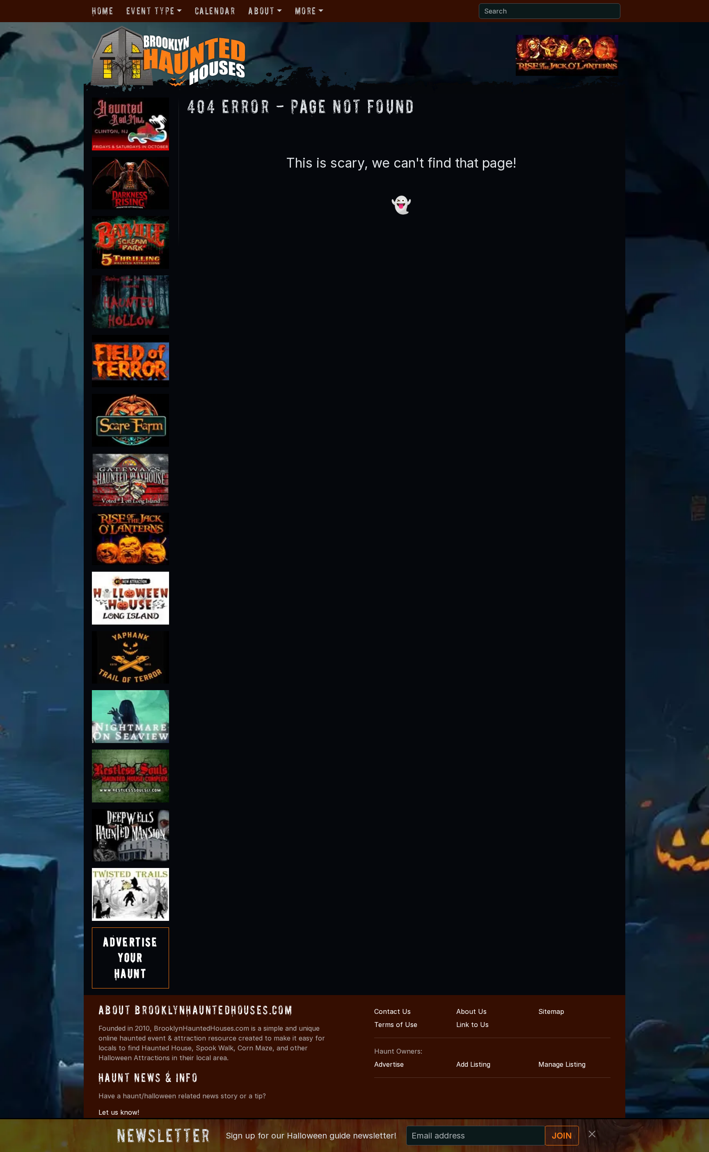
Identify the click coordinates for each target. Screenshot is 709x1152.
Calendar (215, 10)
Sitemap (551, 1011)
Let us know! (118, 1112)
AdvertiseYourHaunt (130, 957)
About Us (471, 1011)
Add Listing (473, 1064)
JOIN (562, 1136)
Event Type (150, 10)
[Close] (592, 1134)
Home (102, 10)
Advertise (389, 1064)
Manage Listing (561, 1064)
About (261, 10)
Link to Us (472, 1024)
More (305, 10)
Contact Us (392, 1011)
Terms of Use (395, 1024)
